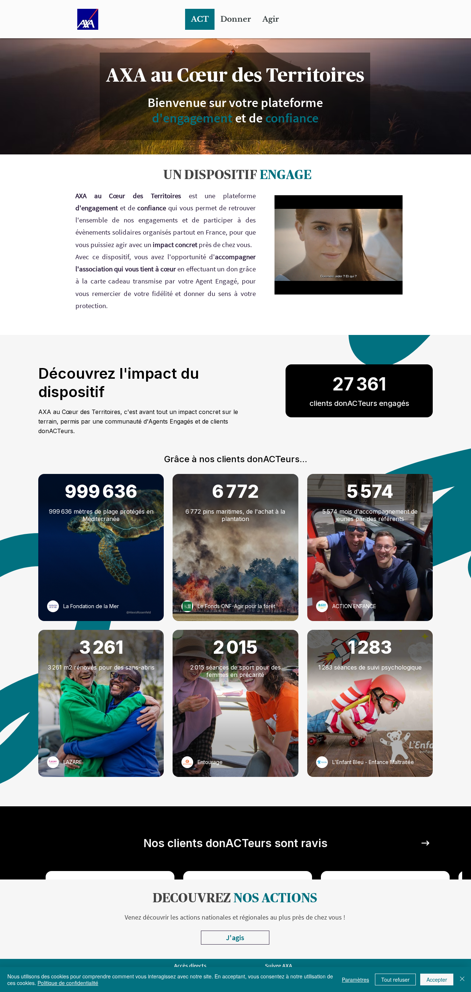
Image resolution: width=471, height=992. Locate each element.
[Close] (462, 979)
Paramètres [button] (355, 979)
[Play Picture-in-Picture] (380, 284)
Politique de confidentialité (68, 982)
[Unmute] (296, 284)
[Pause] (284, 284)
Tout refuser (395, 979)
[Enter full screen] (392, 284)
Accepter (436, 979)
